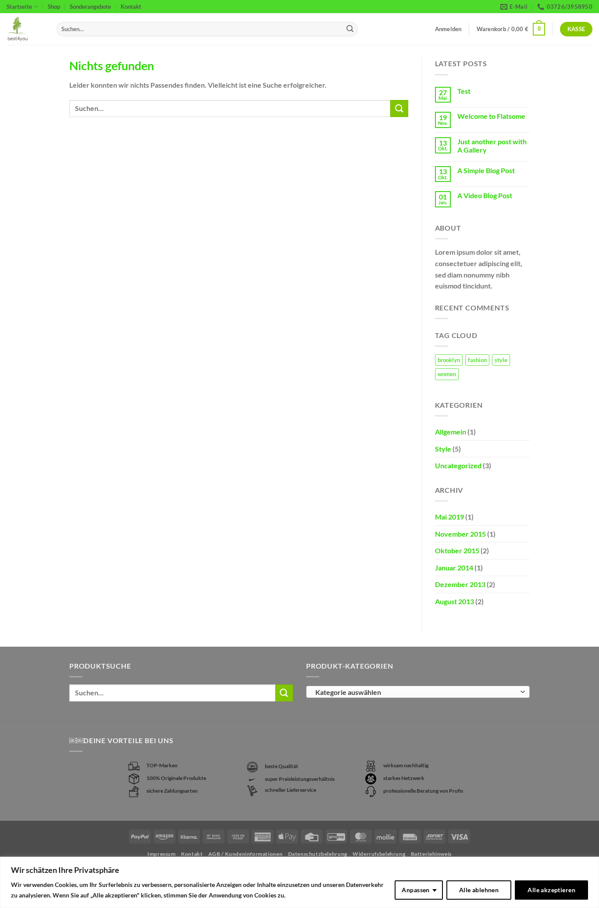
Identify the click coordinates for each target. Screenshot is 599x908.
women (447, 373)
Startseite (19, 6)
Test (464, 91)
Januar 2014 (454, 567)
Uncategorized (458, 465)
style (501, 359)
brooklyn (449, 359)
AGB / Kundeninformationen (245, 854)
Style (443, 449)
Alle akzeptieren (551, 890)
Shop (54, 6)
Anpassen (415, 890)
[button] (511, 29)
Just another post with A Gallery (492, 145)
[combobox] (418, 692)
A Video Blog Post (484, 195)
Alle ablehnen (479, 890)
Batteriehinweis (431, 854)
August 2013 (454, 601)
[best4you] (25, 29)
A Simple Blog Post (486, 170)
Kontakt (131, 6)
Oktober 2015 (457, 550)
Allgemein (450, 431)
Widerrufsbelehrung (379, 854)
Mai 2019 (449, 517)
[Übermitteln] (349, 29)
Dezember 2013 (460, 584)
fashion (477, 359)
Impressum (161, 854)
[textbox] (416, 692)
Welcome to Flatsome (491, 116)
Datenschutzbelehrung (317, 854)
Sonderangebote (90, 6)
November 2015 (460, 534)
